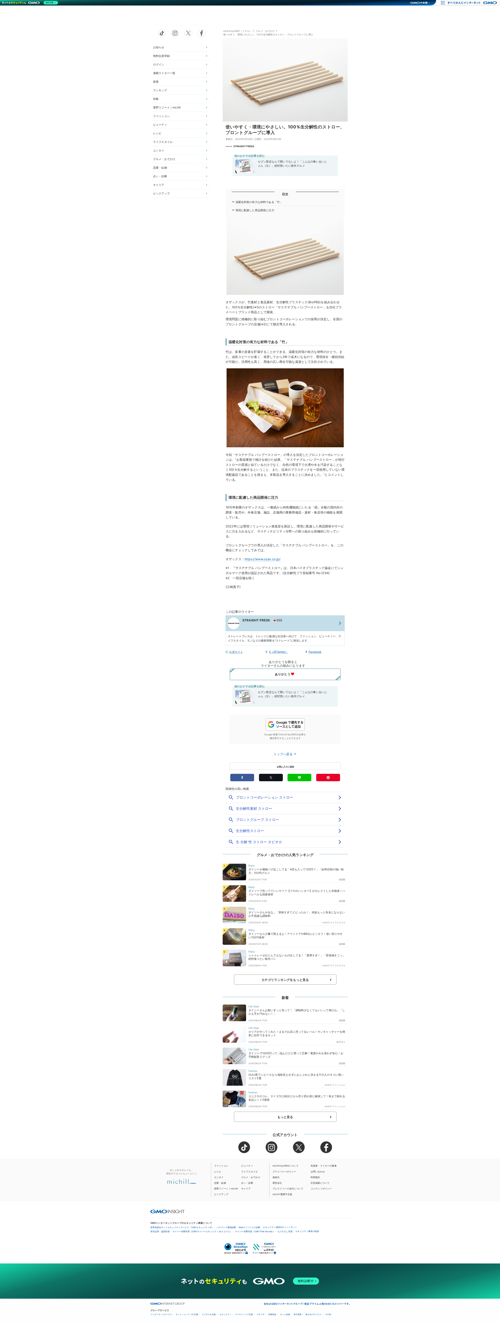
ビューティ (160, 124)
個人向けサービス (313, 1314)
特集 (156, 98)
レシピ (157, 133)
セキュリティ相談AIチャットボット (280, 1227)
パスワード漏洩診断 (226, 1227)
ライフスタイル (162, 141)
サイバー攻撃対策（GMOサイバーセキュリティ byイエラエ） (202, 1231)
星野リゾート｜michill (166, 107)
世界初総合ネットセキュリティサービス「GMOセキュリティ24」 (182, 1227)
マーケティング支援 (244, 1314)
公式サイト (236, 651)
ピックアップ (161, 193)
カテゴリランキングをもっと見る (285, 980)
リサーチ (260, 1314)
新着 (156, 81)
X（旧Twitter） (278, 651)
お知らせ (158, 47)
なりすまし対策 (285, 1231)
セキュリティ (225, 1314)
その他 (328, 1314)
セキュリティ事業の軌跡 (307, 1231)
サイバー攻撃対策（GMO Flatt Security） (255, 1231)
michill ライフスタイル (333, 922)
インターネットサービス (161, 1314)
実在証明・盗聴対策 (160, 1231)
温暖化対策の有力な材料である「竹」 (259, 202)
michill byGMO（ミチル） (237, 31)
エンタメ (158, 150)
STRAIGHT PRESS (243, 146)
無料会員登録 (161, 55)
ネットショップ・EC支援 (187, 1314)
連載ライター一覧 (164, 73)
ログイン (158, 64)
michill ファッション (335, 1085)
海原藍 (342, 879)
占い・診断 (160, 176)
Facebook (315, 651)
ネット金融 (285, 1314)
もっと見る (285, 1117)
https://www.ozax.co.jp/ (263, 559)
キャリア (158, 184)
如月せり (341, 1042)
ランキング (160, 90)
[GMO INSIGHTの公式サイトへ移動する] (167, 1211)
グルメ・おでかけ (164, 159)
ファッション (161, 116)
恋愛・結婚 (160, 167)
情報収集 (272, 1314)
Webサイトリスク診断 (249, 1227)
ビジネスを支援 (209, 1314)
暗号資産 (298, 1314)
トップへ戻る (284, 754)
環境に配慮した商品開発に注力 (255, 210)
